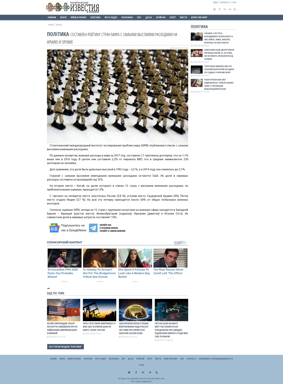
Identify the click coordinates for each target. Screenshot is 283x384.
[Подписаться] (68, 228)
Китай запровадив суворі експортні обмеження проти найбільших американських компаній (62, 328)
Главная (52, 17)
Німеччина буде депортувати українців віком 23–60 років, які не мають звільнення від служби (219, 54)
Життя (183, 17)
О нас (233, 2)
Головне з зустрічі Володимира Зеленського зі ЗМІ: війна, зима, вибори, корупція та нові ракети (218, 38)
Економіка (127, 17)
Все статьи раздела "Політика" (65, 346)
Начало (53, 358)
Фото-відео (110, 17)
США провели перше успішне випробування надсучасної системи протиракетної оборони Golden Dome (134, 328)
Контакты (224, 2)
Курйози (160, 17)
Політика (95, 17)
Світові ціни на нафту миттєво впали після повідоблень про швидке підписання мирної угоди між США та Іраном (171, 330)
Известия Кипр (199, 17)
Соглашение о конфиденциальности (215, 358)
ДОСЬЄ (148, 17)
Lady (182, 358)
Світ (139, 17)
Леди (215, 2)
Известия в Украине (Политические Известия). (142, 378)
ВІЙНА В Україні (78, 17)
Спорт (173, 17)
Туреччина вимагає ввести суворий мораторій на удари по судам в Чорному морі (219, 69)
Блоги (63, 17)
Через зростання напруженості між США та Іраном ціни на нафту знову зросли (99, 326)
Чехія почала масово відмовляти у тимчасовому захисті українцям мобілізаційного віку (218, 84)
